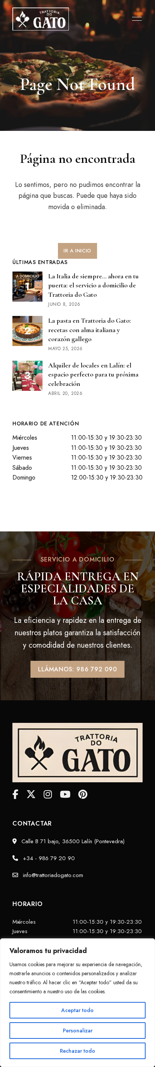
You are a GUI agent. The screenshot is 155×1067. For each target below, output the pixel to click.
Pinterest (82, 794)
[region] (77, 1002)
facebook (15, 794)
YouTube (65, 794)
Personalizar (78, 1030)
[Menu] (135, 18)
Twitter (31, 794)
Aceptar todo (77, 1010)
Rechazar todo (77, 1051)
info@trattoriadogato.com (52, 875)
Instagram (48, 794)
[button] (77, 251)
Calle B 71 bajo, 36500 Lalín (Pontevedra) (72, 841)
